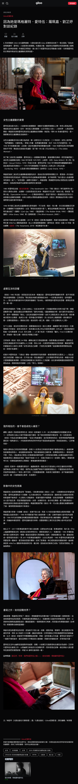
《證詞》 (11, 226)
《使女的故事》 (24, 189)
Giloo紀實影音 (8, 16)
